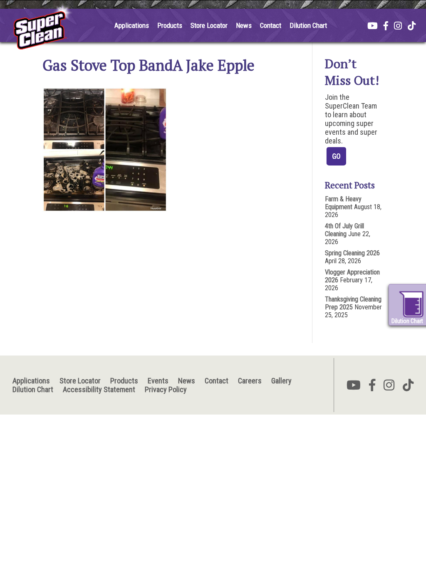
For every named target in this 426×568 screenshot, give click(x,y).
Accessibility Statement (99, 389)
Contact (270, 25)
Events (158, 380)
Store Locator (209, 25)
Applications (131, 25)
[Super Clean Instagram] (398, 26)
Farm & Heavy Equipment (343, 203)
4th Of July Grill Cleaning (344, 230)
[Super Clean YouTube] (372, 26)
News (244, 25)
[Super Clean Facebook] (385, 26)
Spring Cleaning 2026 (352, 253)
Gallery (281, 380)
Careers (250, 380)
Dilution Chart (308, 25)
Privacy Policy (166, 389)
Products (169, 25)
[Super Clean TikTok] (412, 26)
